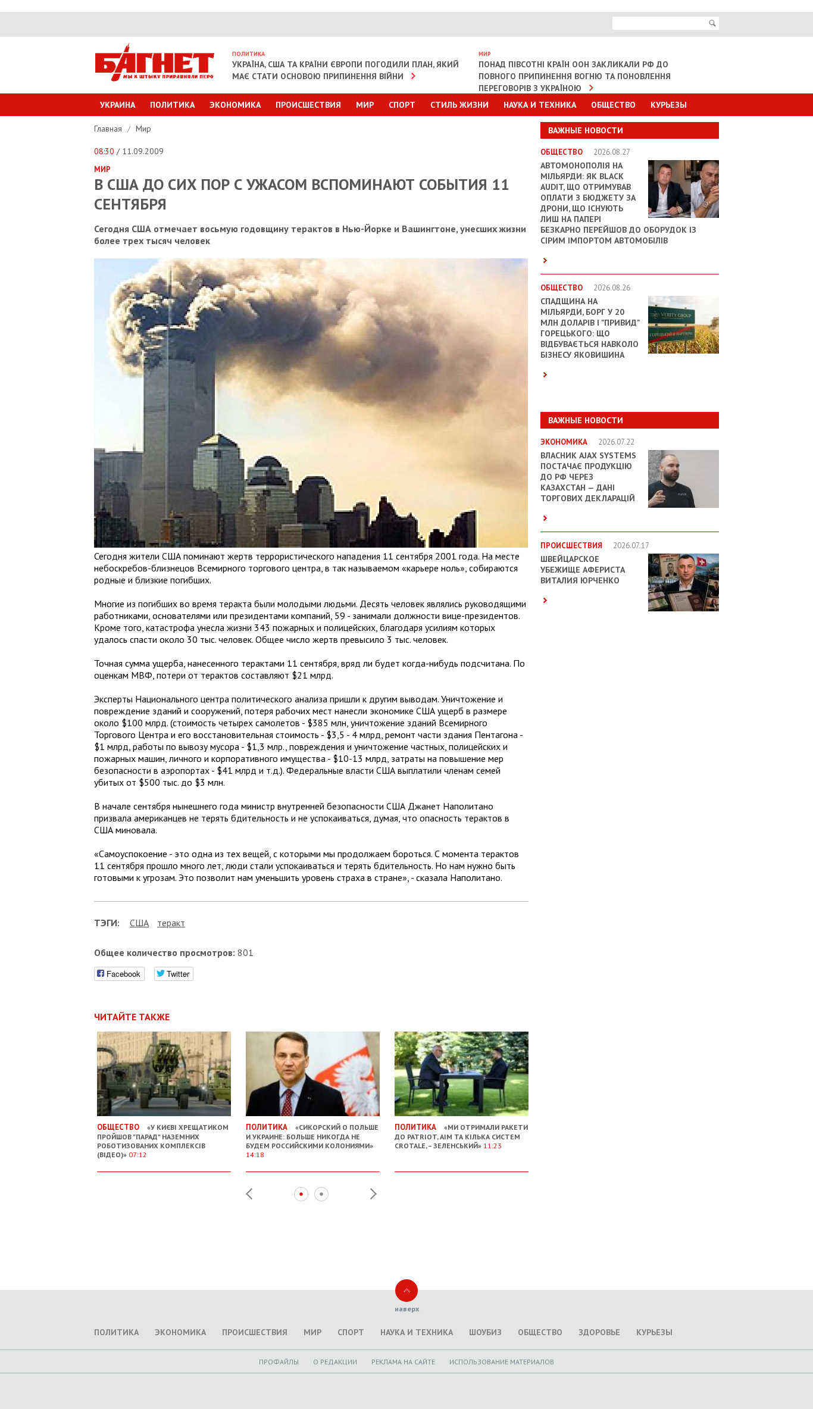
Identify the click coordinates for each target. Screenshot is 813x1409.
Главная (109, 128)
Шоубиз (485, 1332)
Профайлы (279, 1361)
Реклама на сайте (403, 1361)
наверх (407, 1308)
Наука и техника (540, 104)
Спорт (402, 104)
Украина (117, 104)
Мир (365, 104)
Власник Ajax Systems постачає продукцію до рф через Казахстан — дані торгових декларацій (588, 477)
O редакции (335, 1361)
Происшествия (308, 104)
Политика (172, 104)
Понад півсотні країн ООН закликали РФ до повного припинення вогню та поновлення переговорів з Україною (575, 76)
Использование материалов (501, 1361)
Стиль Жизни (459, 104)
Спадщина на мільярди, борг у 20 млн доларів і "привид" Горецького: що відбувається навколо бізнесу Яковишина (589, 328)
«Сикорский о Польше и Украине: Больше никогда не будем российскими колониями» (312, 1140)
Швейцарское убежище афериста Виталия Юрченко (582, 570)
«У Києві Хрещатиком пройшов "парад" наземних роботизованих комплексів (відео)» (163, 1140)
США (139, 923)
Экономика (235, 104)
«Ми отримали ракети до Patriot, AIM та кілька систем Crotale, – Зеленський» (461, 1136)
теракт (171, 923)
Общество (613, 104)
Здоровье (599, 1332)
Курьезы (669, 104)
